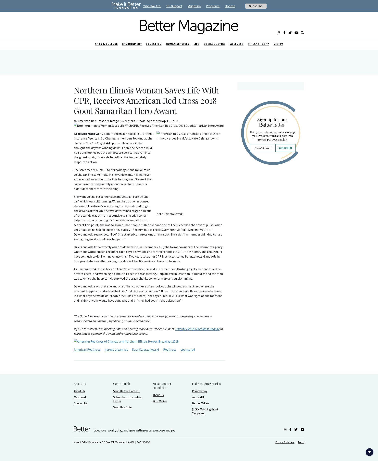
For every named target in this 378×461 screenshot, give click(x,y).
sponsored (188, 349)
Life (196, 44)
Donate (230, 6)
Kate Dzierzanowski (145, 349)
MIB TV (278, 44)
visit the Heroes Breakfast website (197, 329)
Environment (132, 44)
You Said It (198, 397)
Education (153, 44)
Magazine (194, 6)
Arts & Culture (106, 44)
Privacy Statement (284, 442)
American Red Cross (87, 349)
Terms (301, 442)
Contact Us (80, 403)
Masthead (80, 397)
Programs (213, 6)
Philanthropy (258, 44)
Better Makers (200, 403)
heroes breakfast (116, 349)
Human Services (177, 44)
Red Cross (169, 349)
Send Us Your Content (126, 391)
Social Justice (214, 44)
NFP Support (174, 6)
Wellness (237, 44)
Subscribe (285, 148)
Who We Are (160, 401)
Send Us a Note (122, 407)
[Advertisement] (270, 202)
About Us (79, 391)
